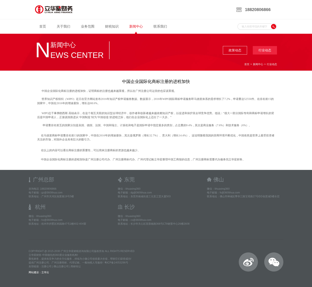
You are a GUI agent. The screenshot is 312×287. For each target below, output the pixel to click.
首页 (42, 26)
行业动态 (265, 50)
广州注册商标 (59, 262)
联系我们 (160, 26)
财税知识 (112, 26)
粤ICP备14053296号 (116, 262)
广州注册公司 (41, 262)
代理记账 (74, 262)
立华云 (45, 272)
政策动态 (235, 50)
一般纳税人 (88, 262)
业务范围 (87, 26)
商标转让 (76, 266)
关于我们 (63, 26)
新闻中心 (136, 26)
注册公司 (46, 266)
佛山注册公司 (61, 266)
